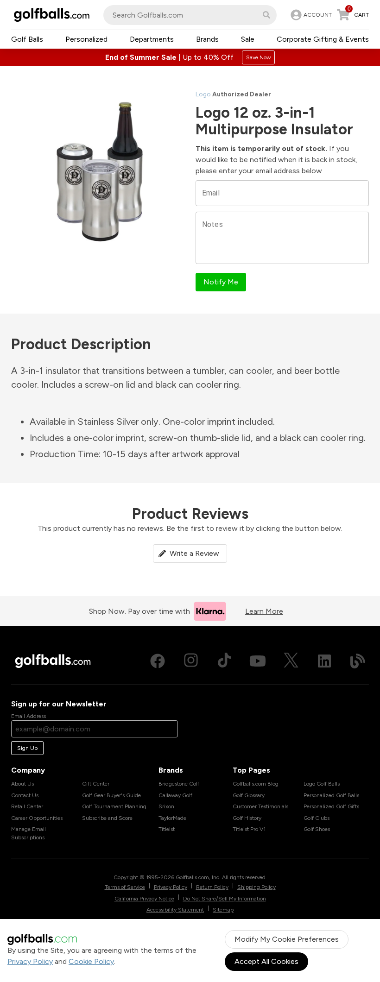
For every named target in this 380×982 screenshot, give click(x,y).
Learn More (264, 611)
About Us (22, 784)
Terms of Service (125, 887)
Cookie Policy (91, 961)
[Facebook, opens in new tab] (157, 661)
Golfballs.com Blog (256, 784)
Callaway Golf (175, 795)
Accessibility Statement (175, 909)
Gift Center (95, 784)
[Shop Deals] (190, 57)
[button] (266, 14)
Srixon (166, 806)
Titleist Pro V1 (249, 829)
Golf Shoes (317, 829)
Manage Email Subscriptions (28, 833)
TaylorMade (172, 818)
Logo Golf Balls (322, 784)
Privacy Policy (30, 961)
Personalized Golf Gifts (331, 806)
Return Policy (212, 887)
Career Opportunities (37, 818)
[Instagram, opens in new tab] (191, 661)
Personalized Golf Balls (331, 795)
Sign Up (27, 748)
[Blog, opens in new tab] (358, 661)
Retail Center (27, 806)
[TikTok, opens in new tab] (224, 661)
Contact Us (24, 795)
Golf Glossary (249, 795)
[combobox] (190, 15)
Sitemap (223, 909)
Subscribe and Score (107, 818)
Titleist (166, 829)
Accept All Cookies (266, 961)
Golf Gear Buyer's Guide (111, 795)
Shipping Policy (256, 887)
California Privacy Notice (144, 898)
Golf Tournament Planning (114, 806)
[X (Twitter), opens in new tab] (291, 661)
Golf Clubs (316, 818)
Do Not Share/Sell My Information (224, 898)
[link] (310, 14)
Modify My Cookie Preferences (286, 939)
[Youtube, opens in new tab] (258, 661)
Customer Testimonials (260, 806)
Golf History (247, 818)
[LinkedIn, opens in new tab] (324, 661)
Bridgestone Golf (178, 784)
